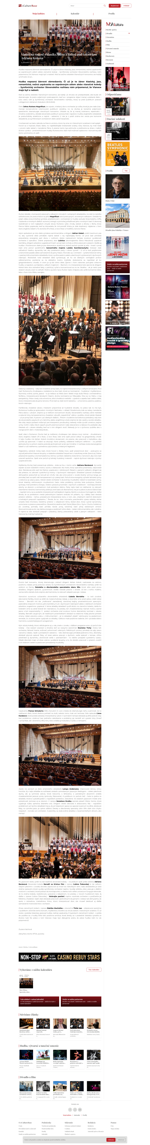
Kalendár (75, 13)
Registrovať (114, 6)
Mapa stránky (115, 1129)
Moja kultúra (38, 13)
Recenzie (109, 60)
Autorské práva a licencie (96, 1131)
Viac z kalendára (94, 970)
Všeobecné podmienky (49, 1126)
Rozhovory (110, 56)
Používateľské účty (48, 1129)
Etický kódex (92, 1129)
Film (108, 45)
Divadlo (109, 33)
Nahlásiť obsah (69, 1131)
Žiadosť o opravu (70, 1134)
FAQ (112, 1126)
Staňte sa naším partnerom (27, 1134)
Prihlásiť (126, 6)
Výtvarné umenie (112, 48)
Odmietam (121, 1140)
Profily (111, 13)
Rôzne (108, 52)
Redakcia (91, 1126)
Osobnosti (110, 63)
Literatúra (110, 37)
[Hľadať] (105, 6)
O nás (20, 1126)
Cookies (67, 1129)
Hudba (108, 41)
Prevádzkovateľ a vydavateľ (27, 1129)
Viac (126, 171)
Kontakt (21, 1131)
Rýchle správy (111, 30)
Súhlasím (111, 1140)
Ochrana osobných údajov (73, 1126)
